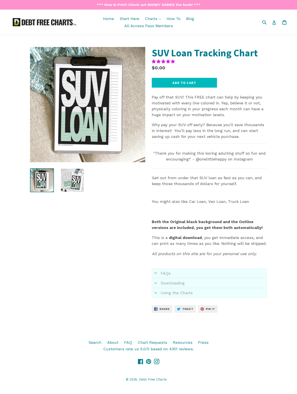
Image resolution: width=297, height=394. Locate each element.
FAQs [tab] (166, 273)
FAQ (128, 342)
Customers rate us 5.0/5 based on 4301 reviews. (148, 349)
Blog (190, 18)
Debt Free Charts (153, 379)
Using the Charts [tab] (177, 292)
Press (203, 342)
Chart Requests (152, 342)
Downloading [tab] (173, 283)
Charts (154, 18)
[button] (164, 61)
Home (108, 18)
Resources (182, 342)
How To (173, 18)
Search (95, 342)
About (112, 342)
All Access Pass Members (148, 25)
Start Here (129, 18)
